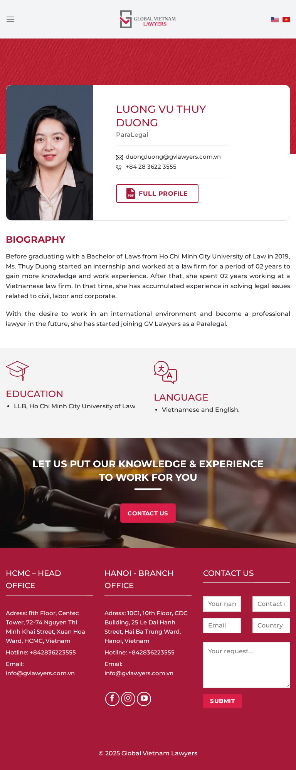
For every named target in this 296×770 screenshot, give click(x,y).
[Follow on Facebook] (112, 699)
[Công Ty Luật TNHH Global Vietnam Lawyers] (148, 19)
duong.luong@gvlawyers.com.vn (173, 156)
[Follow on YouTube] (144, 699)
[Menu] (10, 19)
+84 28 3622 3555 (151, 166)
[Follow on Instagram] (128, 699)
